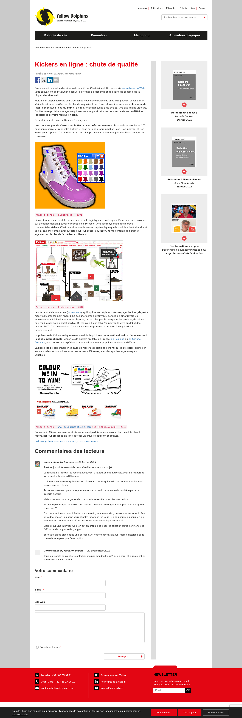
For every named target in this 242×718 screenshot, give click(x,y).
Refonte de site (55, 35)
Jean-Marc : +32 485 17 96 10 (58, 681)
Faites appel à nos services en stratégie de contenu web (66, 441)
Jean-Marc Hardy (72, 74)
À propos (142, 8)
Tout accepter (163, 712)
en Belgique (117, 338)
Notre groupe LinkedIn (113, 681)
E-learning (171, 8)
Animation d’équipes (185, 35)
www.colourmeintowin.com (74, 427)
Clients (183, 8)
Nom (38, 577)
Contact (202, 8)
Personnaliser (216, 712)
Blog (192, 8)
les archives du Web (133, 88)
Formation (99, 35)
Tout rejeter (189, 712)
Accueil (39, 47)
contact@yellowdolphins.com (57, 688)
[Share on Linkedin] (50, 80)
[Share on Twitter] (44, 80)
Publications (156, 8)
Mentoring (142, 35)
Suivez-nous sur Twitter (113, 675)
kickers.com (74, 312)
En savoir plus (20, 714)
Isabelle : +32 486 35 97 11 (56, 675)
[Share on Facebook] (37, 80)
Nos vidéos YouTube (111, 688)
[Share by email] (56, 80)
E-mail (39, 589)
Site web (40, 601)
